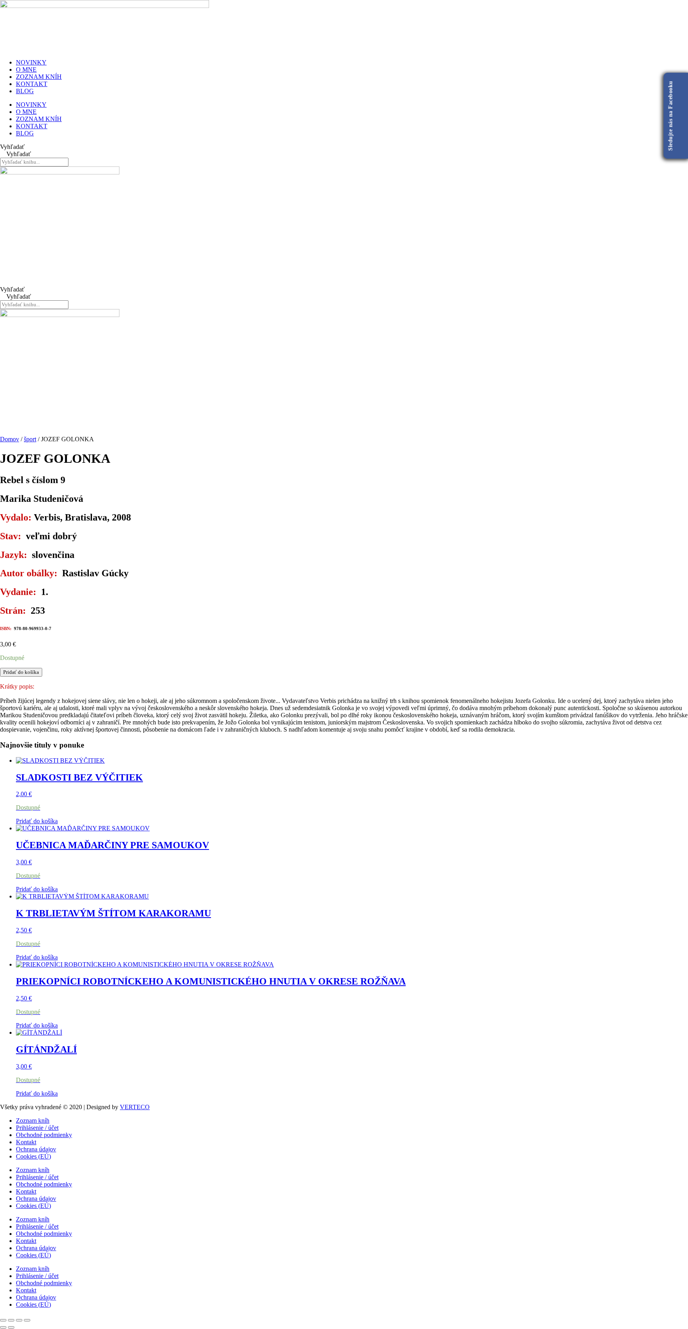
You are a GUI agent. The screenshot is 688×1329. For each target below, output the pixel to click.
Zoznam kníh (32, 1120)
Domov (9, 439)
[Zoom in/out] (3, 1320)
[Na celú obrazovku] (11, 1320)
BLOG (25, 91)
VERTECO (135, 1107)
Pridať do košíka (21, 672)
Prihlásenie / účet (37, 1127)
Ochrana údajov (36, 1149)
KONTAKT (31, 83)
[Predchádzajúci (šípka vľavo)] (3, 1327)
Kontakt (26, 1142)
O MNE (26, 69)
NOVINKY (31, 62)
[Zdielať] (19, 1320)
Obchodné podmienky (44, 1134)
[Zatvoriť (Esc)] (27, 1320)
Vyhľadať (12, 146)
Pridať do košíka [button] (37, 821)
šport (30, 439)
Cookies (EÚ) (33, 1156)
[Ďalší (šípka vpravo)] (11, 1327)
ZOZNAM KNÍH (39, 76)
